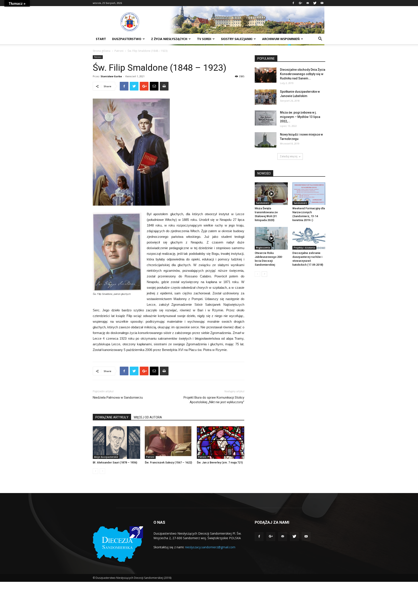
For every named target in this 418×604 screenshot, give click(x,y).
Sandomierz (262, 203)
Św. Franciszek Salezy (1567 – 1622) (168, 462)
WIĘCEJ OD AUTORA (148, 417)
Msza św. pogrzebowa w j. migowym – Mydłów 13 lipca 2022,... (300, 117)
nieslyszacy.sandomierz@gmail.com (210, 547)
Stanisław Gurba (111, 76)
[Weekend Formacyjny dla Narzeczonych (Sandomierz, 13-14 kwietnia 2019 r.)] (308, 193)
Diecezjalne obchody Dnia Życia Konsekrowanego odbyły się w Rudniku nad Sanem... (302, 74)
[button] (320, 39)
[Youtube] (322, 3)
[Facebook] (293, 3)
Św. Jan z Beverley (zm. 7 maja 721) (220, 462)
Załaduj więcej (288, 156)
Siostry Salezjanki (236, 39)
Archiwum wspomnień (281, 39)
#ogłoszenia (263, 247)
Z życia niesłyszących (169, 39)
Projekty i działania (304, 247)
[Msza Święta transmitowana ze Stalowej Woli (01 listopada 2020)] (271, 193)
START (101, 39)
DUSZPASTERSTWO (126, 39)
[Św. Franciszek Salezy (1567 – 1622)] (168, 442)
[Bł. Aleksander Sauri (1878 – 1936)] (116, 442)
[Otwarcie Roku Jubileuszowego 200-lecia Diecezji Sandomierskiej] (271, 238)
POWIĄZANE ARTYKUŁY (111, 417)
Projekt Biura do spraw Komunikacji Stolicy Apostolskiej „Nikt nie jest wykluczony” (214, 400)
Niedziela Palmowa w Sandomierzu (118, 397)
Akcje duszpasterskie (106, 456)
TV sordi (204, 39)
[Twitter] (315, 3)
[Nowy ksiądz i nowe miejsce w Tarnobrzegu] (265, 140)
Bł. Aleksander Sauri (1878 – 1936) (115, 462)
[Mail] (307, 3)
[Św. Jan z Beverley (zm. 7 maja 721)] (220, 442)
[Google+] (300, 3)
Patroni (119, 51)
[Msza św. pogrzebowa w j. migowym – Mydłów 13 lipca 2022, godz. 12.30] (265, 118)
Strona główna (101, 51)
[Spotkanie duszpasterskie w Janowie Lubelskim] (265, 97)
